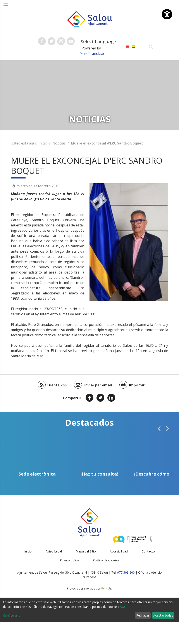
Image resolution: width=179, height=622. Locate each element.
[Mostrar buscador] (151, 46)
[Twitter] (100, 398)
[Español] (133, 46)
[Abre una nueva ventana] (42, 41)
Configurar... (11, 615)
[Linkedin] (111, 398)
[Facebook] (89, 398)
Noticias (59, 143)
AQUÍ (123, 607)
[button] (6, 5)
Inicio (42, 143)
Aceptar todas (163, 615)
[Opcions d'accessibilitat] (167, 14)
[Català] (127, 46)
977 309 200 (126, 572)
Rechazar (142, 615)
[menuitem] (127, 46)
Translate (96, 53)
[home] (89, 18)
